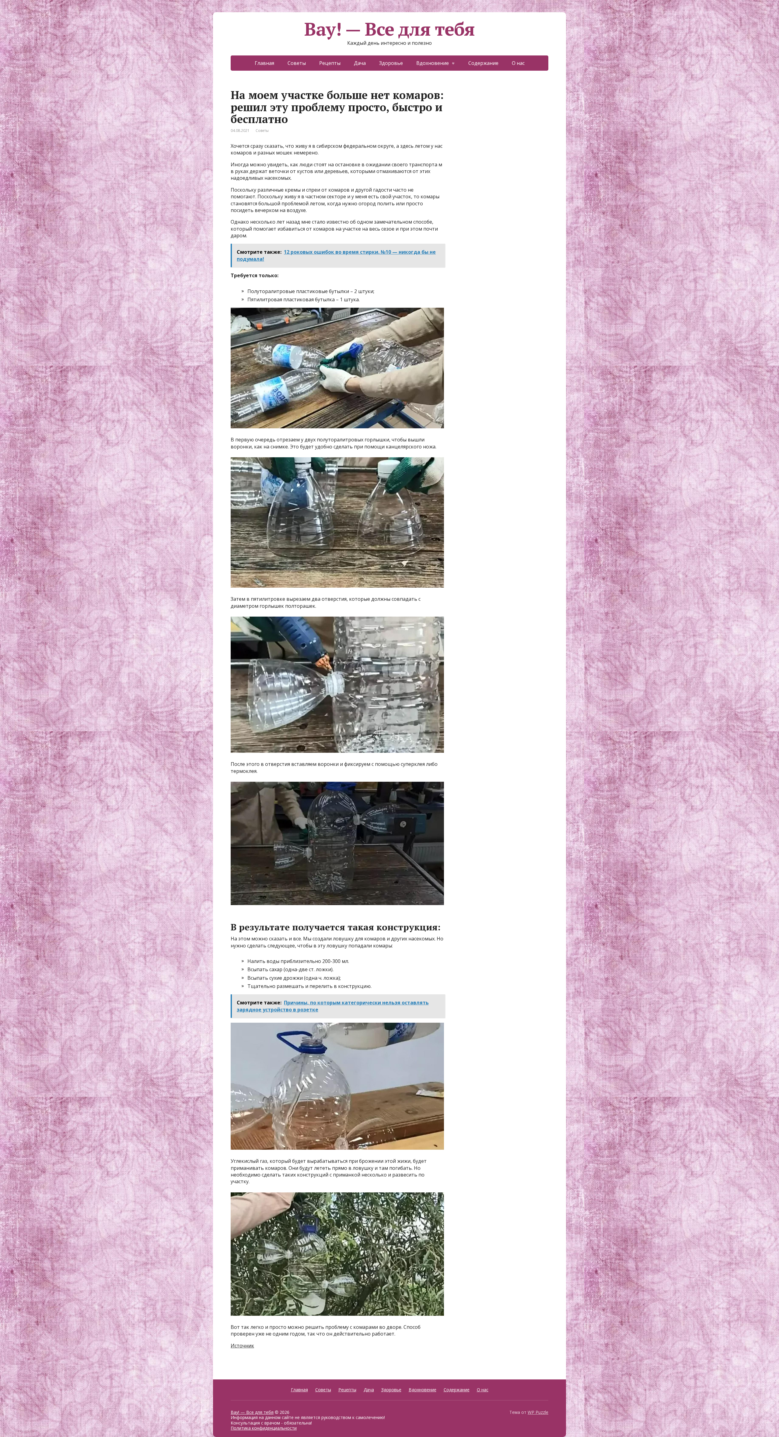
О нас (518, 63)
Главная (264, 63)
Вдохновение (432, 63)
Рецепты (330, 63)
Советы (297, 63)
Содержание (483, 63)
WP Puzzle (538, 1412)
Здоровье (391, 63)
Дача (360, 63)
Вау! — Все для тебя (389, 29)
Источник (242, 1345)
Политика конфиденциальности (264, 1428)
